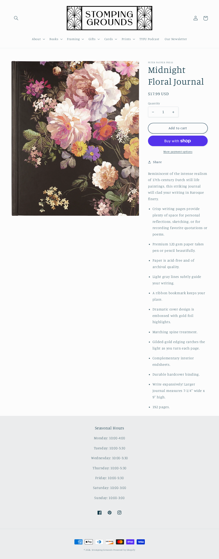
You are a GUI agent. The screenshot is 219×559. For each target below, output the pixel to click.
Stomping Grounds (102, 550)
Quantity (154, 103)
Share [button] (157, 162)
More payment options (177, 151)
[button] (16, 18)
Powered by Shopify (124, 550)
